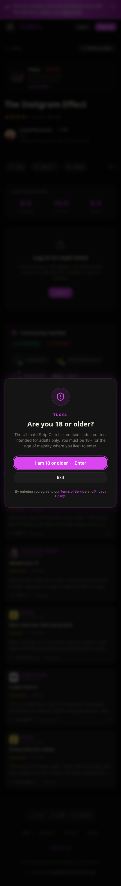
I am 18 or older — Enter (60, 463)
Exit (60, 477)
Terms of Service (73, 491)
